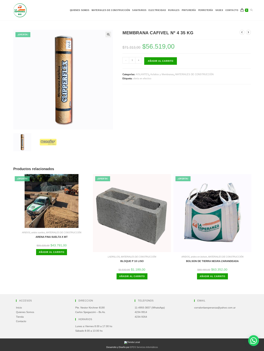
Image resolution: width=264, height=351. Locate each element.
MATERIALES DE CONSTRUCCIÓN (194, 74)
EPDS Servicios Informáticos (144, 347)
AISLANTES (142, 74)
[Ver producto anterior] (242, 32)
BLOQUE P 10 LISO (132, 261)
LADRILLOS (114, 257)
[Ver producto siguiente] (248, 32)
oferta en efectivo (142, 78)
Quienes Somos (25, 312)
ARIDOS (26, 232)
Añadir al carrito (160, 61)
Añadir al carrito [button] (51, 252)
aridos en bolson (199, 257)
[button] (108, 34)
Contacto (21, 321)
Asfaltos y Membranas (162, 74)
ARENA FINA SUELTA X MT (52, 236)
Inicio (19, 307)
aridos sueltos (38, 232)
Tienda (20, 316)
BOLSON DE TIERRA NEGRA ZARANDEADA (212, 261)
